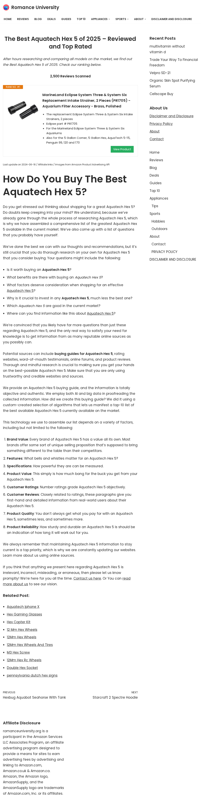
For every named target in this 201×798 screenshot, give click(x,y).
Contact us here (87, 578)
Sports (155, 213)
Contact (157, 139)
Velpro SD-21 (160, 73)
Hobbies (158, 221)
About (155, 131)
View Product (122, 149)
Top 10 (81, 19)
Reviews (23, 19)
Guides (66, 19)
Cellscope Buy (161, 94)
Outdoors (159, 228)
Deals (51, 19)
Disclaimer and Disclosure (172, 116)
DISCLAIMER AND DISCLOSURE (171, 19)
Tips (155, 206)
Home (8, 19)
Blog (38, 19)
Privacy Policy (161, 123)
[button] (109, 19)
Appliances (159, 198)
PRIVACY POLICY (164, 251)
